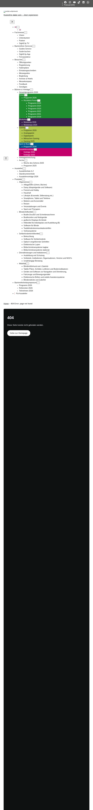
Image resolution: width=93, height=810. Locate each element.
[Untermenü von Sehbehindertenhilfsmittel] (41, 234)
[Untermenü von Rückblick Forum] (38, 100)
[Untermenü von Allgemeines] (30, 182)
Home (6, 304)
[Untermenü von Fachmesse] (25, 32)
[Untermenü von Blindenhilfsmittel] (34, 212)
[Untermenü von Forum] (25, 95)
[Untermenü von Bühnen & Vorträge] (31, 89)
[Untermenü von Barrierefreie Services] (33, 46)
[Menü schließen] (12, 22)
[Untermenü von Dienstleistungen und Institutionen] (48, 253)
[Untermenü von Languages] (18, 27)
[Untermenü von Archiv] (25, 160)
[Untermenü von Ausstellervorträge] (35, 149)
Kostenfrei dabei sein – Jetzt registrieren (21, 15)
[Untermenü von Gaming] (27, 128)
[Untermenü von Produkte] (23, 179)
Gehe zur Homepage (18, 333)
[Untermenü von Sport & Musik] (31, 144)
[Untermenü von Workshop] (28, 119)
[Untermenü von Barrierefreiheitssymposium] (38, 283)
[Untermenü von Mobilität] (27, 263)
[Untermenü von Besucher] (23, 60)
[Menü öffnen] (6, 158)
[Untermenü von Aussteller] (24, 168)
